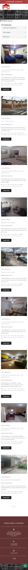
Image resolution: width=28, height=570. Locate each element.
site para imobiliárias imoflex (14, 566)
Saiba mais (6, 89)
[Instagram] (15, 558)
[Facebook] (13, 558)
